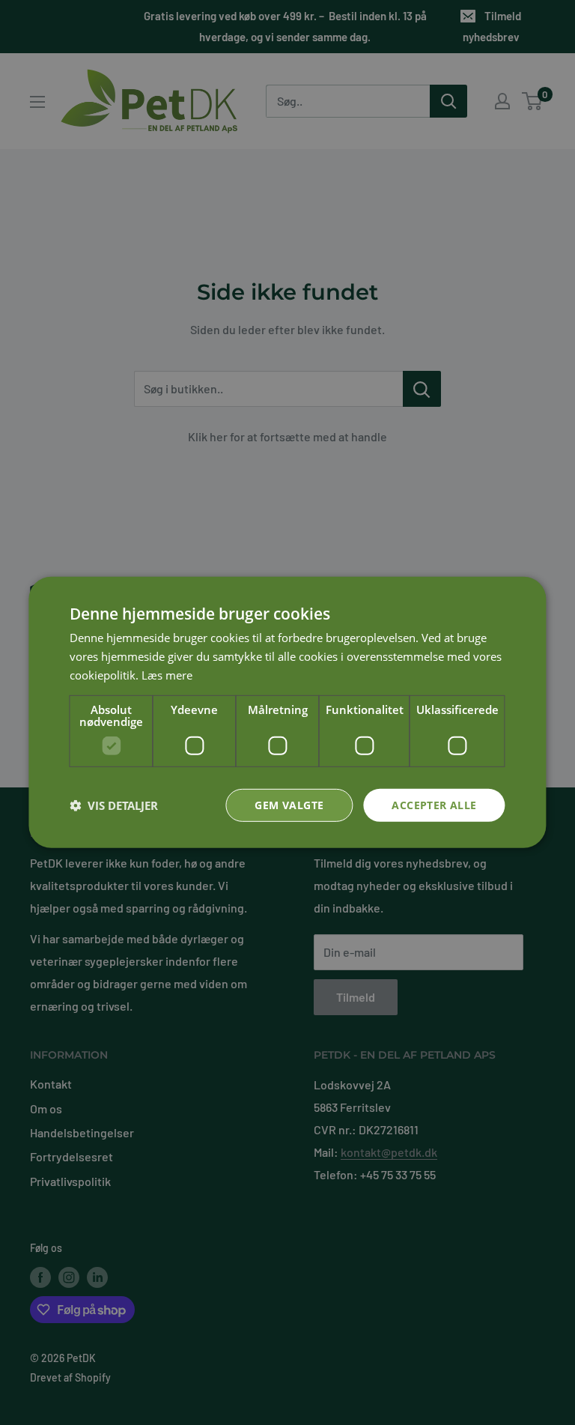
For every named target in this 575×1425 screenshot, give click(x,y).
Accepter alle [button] (434, 804)
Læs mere (167, 675)
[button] (114, 805)
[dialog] (287, 712)
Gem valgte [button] (289, 804)
